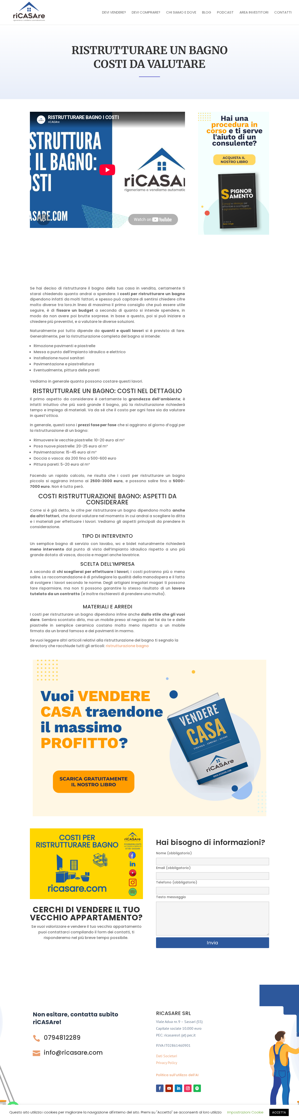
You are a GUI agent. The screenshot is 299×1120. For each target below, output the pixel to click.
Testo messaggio (171, 897)
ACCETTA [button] (279, 1112)
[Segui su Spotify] (197, 1088)
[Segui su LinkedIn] (178, 1088)
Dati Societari (166, 1056)
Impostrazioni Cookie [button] (245, 1112)
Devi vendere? (114, 13)
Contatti (283, 13)
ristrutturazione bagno (127, 646)
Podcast (225, 13)
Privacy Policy (166, 1062)
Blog (206, 13)
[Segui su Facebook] (160, 1088)
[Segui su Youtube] (169, 1088)
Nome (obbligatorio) (174, 853)
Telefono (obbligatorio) (176, 882)
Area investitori (253, 13)
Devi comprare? (146, 13)
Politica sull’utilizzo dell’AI (177, 1075)
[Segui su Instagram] (188, 1088)
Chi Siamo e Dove (181, 13)
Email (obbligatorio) (173, 867)
